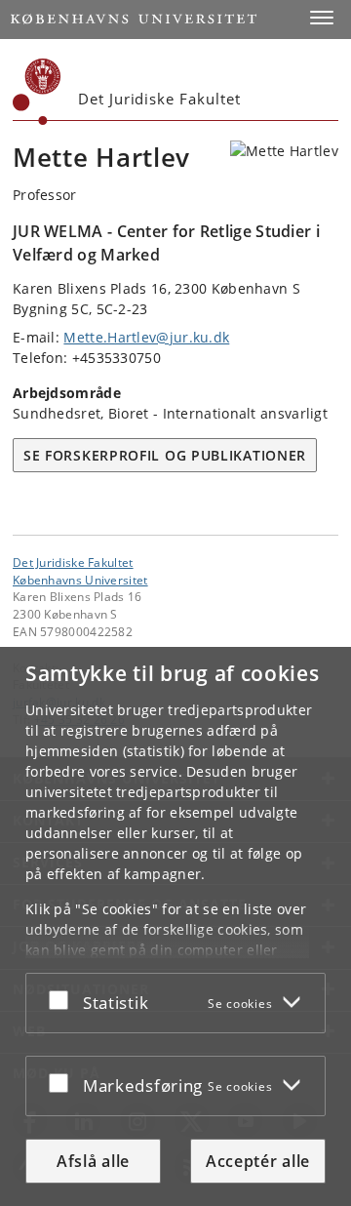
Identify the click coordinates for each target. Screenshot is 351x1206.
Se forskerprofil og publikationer (164, 455)
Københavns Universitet (80, 579)
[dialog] (175, 926)
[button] (321, 17)
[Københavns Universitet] (37, 92)
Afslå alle (93, 1161)
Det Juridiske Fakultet (73, 562)
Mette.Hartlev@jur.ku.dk (146, 337)
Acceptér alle (258, 1161)
